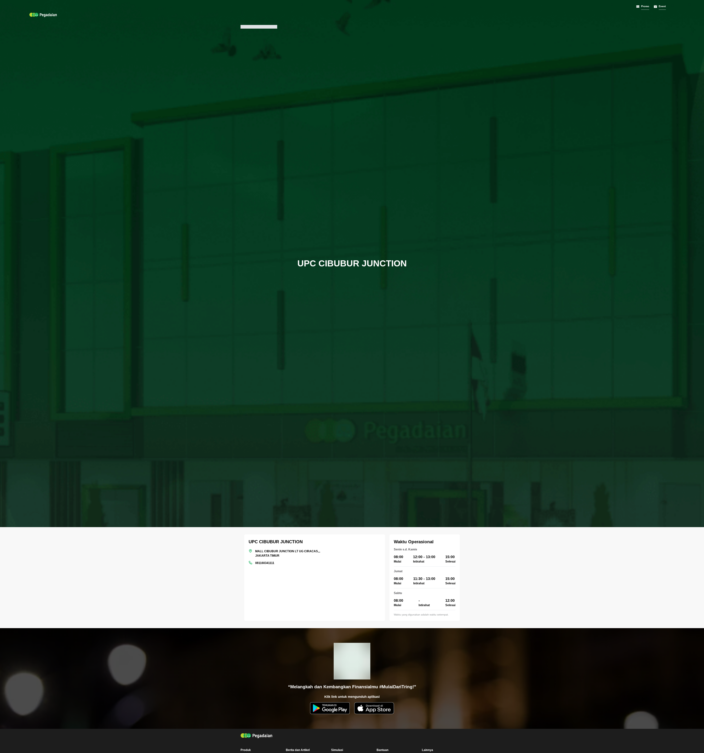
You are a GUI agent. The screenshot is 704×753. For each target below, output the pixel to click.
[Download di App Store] (374, 708)
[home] (43, 15)
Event (662, 6)
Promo (645, 6)
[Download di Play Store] (330, 708)
